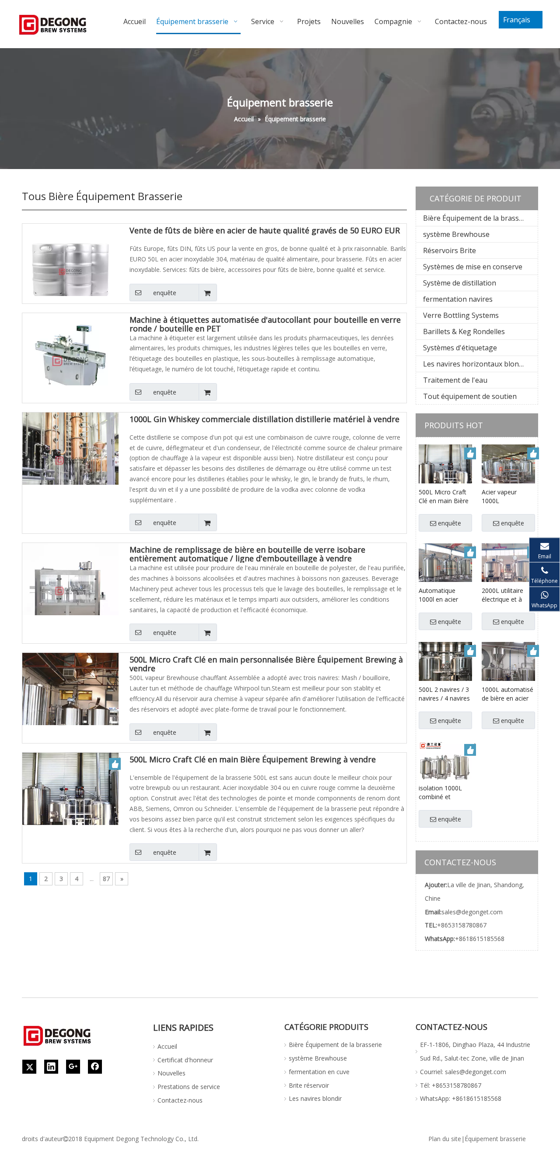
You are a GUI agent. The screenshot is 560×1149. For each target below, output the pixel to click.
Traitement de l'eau (455, 380)
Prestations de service (189, 1086)
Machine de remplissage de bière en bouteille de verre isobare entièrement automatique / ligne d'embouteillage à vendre (247, 554)
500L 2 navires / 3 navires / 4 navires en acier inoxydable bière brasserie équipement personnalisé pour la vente (444, 694)
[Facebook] (95, 1067)
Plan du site (444, 1139)
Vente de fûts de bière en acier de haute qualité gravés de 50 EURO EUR (265, 231)
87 (106, 878)
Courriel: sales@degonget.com (463, 1072)
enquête (164, 293)
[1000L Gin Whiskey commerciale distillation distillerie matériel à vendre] (70, 460)
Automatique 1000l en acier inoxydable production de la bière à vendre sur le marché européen (444, 595)
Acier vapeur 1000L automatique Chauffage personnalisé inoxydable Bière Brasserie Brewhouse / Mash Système (505, 496)
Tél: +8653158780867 (450, 1085)
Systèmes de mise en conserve (472, 266)
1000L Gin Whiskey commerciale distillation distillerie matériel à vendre (264, 419)
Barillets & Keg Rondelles (464, 331)
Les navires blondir (315, 1098)
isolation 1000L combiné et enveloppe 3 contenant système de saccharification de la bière (445, 792)
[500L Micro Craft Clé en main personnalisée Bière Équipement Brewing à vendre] (70, 700)
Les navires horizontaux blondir (475, 364)
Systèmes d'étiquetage (460, 347)
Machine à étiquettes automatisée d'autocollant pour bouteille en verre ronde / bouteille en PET (265, 324)
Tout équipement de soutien (470, 396)
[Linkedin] (51, 1067)
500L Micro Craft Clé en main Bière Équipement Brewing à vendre (253, 760)
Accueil (167, 1046)
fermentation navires (458, 299)
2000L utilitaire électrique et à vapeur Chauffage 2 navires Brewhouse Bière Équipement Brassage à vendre (508, 595)
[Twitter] (29, 1067)
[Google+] (73, 1067)
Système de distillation (459, 283)
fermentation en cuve (319, 1072)
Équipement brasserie (495, 1139)
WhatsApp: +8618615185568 (460, 1098)
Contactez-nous (180, 1100)
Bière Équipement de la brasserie (477, 218)
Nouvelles (172, 1073)
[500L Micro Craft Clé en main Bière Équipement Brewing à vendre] (70, 799)
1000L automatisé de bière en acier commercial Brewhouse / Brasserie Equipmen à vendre (507, 694)
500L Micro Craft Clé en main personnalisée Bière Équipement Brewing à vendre (266, 664)
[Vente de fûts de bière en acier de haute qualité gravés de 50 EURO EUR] (70, 271)
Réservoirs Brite (449, 250)
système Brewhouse (456, 234)
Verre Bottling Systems (461, 315)
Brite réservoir (309, 1085)
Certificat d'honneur (185, 1060)
